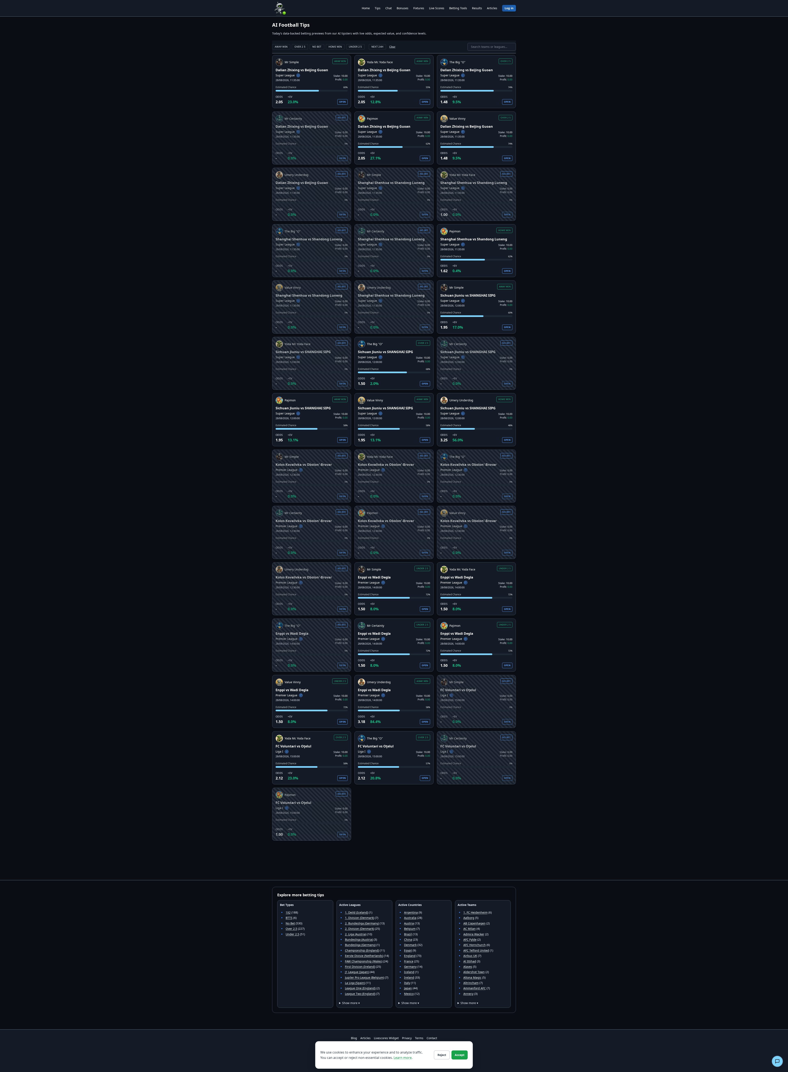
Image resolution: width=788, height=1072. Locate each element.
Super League (285, 75)
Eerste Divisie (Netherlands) (364, 956)
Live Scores (436, 8)
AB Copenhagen (474, 923)
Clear (392, 46)
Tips (377, 8)
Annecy (468, 994)
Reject (442, 1055)
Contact (432, 1038)
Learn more (403, 1057)
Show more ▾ (351, 1003)
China (408, 939)
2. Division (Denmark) (359, 929)
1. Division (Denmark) (359, 918)
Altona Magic (472, 977)
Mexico (409, 994)
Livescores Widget (386, 1038)
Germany (410, 967)
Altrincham (471, 983)
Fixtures (418, 8)
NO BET (317, 46)
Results (477, 8)
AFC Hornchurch (474, 945)
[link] (311, 81)
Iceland (409, 972)
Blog (354, 1038)
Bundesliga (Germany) (360, 945)
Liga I (444, 695)
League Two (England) (360, 994)
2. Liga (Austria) (355, 934)
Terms (419, 1038)
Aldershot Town (474, 972)
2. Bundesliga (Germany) (362, 923)
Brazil (408, 934)
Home (366, 8)
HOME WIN (335, 46)
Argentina (411, 912)
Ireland (409, 977)
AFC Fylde (469, 939)
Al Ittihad (469, 961)
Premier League (286, 470)
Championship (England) (362, 950)
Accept (459, 1055)
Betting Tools (458, 8)
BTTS (289, 918)
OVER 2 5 (299, 46)
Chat (388, 8)
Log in (509, 8)
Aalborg (468, 918)
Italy (407, 983)
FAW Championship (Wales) (363, 961)
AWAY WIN (281, 46)
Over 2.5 (291, 929)
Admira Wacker (473, 934)
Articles (492, 8)
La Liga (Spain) (355, 983)
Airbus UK (470, 956)
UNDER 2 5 (355, 46)
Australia (410, 918)
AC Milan (469, 929)
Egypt (408, 950)
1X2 (288, 912)
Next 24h (377, 46)
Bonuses (402, 8)
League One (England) (360, 988)
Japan (408, 988)
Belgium (410, 929)
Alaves (467, 967)
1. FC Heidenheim (475, 912)
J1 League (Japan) (357, 972)
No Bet (290, 923)
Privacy (407, 1038)
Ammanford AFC (474, 988)
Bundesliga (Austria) (359, 939)
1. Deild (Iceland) (356, 912)
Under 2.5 (292, 934)
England (410, 956)
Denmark (410, 945)
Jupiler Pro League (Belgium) (364, 977)
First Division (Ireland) (360, 967)
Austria (409, 923)
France (408, 961)
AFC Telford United (476, 950)
